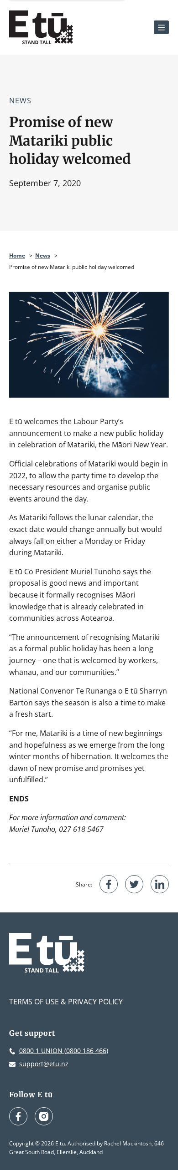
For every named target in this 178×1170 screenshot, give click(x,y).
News (20, 101)
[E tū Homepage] (41, 27)
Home (17, 255)
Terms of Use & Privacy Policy (66, 1002)
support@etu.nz (43, 1063)
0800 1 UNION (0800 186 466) (63, 1050)
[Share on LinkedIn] (160, 884)
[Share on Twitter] (134, 884)
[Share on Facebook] (108, 884)
